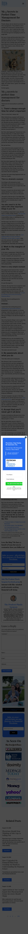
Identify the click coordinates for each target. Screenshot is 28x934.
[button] (14, 463)
